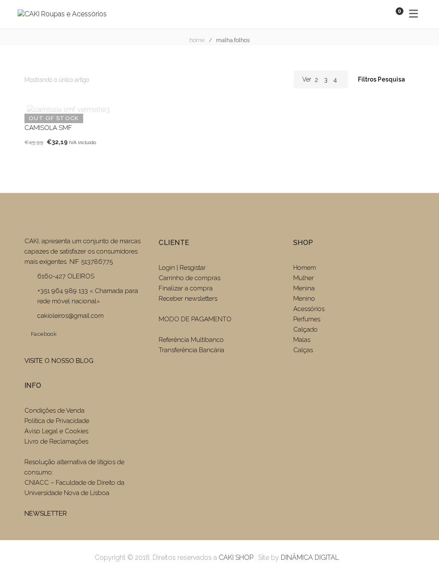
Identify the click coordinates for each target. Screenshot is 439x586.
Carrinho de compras (189, 278)
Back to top (419, 563)
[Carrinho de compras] (391, 13)
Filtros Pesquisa (382, 79)
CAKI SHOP (236, 557)
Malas (301, 340)
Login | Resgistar (182, 268)
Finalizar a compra (186, 288)
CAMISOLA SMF (48, 128)
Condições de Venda (54, 410)
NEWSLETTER (45, 513)
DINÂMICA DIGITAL (309, 557)
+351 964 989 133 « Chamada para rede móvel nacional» (87, 296)
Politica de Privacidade (56, 421)
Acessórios (309, 309)
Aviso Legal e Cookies (57, 431)
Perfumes (306, 319)
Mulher (303, 278)
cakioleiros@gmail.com (70, 316)
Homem (304, 268)
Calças (303, 350)
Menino (304, 298)
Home (196, 40)
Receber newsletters (188, 298)
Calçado (305, 329)
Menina (304, 288)
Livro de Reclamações (56, 441)
